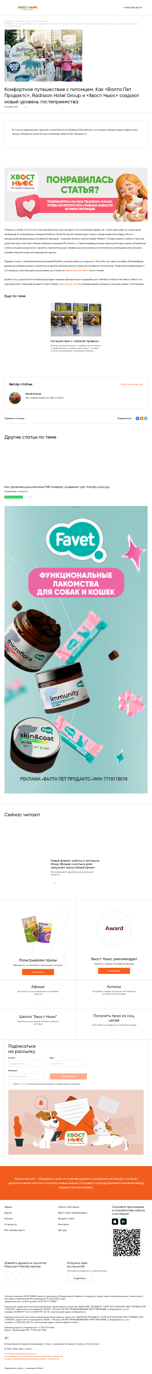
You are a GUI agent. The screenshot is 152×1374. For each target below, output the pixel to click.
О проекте (10, 1224)
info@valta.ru (78, 1312)
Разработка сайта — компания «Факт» (24, 1368)
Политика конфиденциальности (20, 1353)
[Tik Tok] (16, 1282)
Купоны (8, 1218)
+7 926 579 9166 (46, 1327)
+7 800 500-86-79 (132, 7)
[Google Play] (123, 1221)
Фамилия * (13, 1071)
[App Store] (115, 1221)
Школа (8, 1212)
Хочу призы (38, 972)
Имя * (52, 1058)
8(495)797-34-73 (41, 1312)
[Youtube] (16, 1274)
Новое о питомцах (68, 1206)
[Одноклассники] (141, 418)
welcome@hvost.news (66, 1322)
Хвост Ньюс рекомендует (72, 1212)
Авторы (62, 1230)
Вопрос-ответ (66, 1218)
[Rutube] (24, 1282)
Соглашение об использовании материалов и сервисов (33, 1356)
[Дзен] (7, 1282)
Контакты (63, 1224)
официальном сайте (76, 270)
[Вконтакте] (7, 1274)
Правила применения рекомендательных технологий (31, 1359)
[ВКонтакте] (137, 418)
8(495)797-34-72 (23, 1312)
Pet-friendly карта (14, 1230)
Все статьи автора (132, 384)
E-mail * (11, 1058)
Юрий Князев (33, 393)
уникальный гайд (68, 284)
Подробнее (114, 971)
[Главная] (28, 7)
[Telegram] (146, 418)
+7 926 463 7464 (38, 1330)
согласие (22, 1084)
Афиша (8, 1206)
